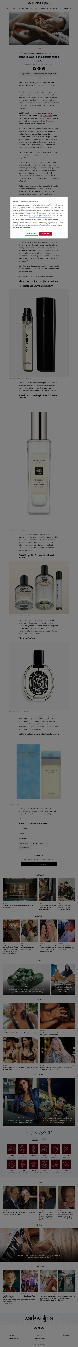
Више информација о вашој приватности (40, 217)
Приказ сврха (31, 233)
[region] (39, 217)
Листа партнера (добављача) (21, 227)
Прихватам (45, 233)
